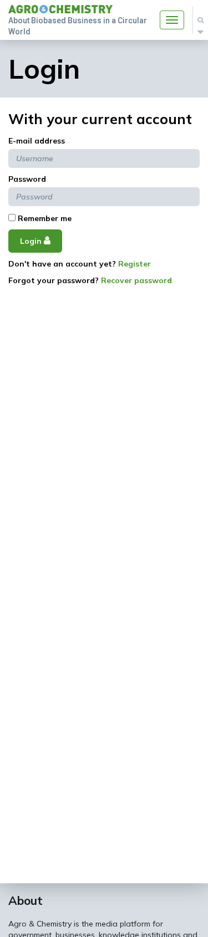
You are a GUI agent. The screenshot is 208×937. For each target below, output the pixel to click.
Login (32, 241)
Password (27, 179)
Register (134, 264)
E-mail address (36, 141)
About (25, 900)
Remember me (44, 218)
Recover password (136, 280)
